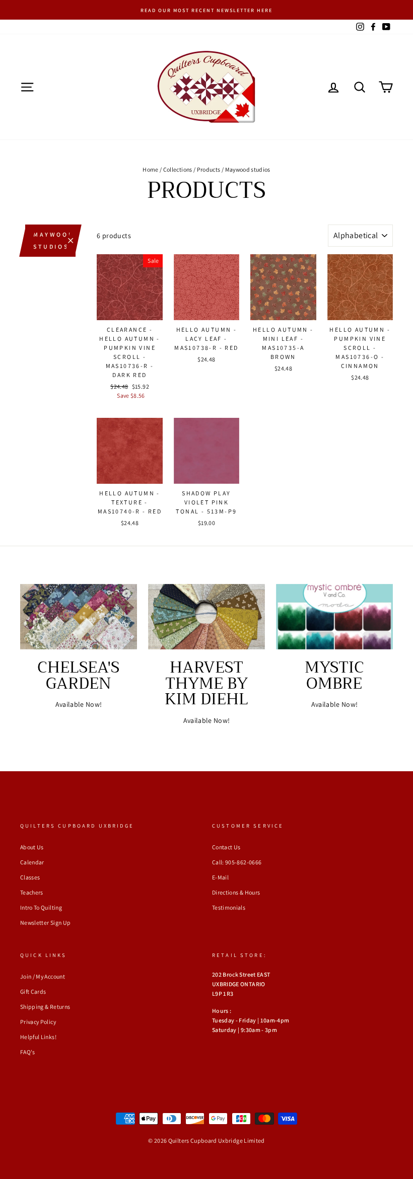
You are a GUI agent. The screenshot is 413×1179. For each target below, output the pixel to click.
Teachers (31, 892)
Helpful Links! (38, 1037)
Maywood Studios (53, 240)
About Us (32, 847)
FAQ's (27, 1052)
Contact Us (226, 847)
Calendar (32, 862)
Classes (30, 877)
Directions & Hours (236, 892)
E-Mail (220, 877)
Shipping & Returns (45, 1006)
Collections (177, 169)
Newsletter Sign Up (45, 922)
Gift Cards (33, 991)
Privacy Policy (38, 1021)
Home (150, 169)
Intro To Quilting (41, 907)
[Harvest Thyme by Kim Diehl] (206, 616)
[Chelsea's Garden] (78, 616)
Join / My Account (42, 976)
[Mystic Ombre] (334, 616)
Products (209, 169)
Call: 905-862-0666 (236, 862)
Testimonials (228, 907)
